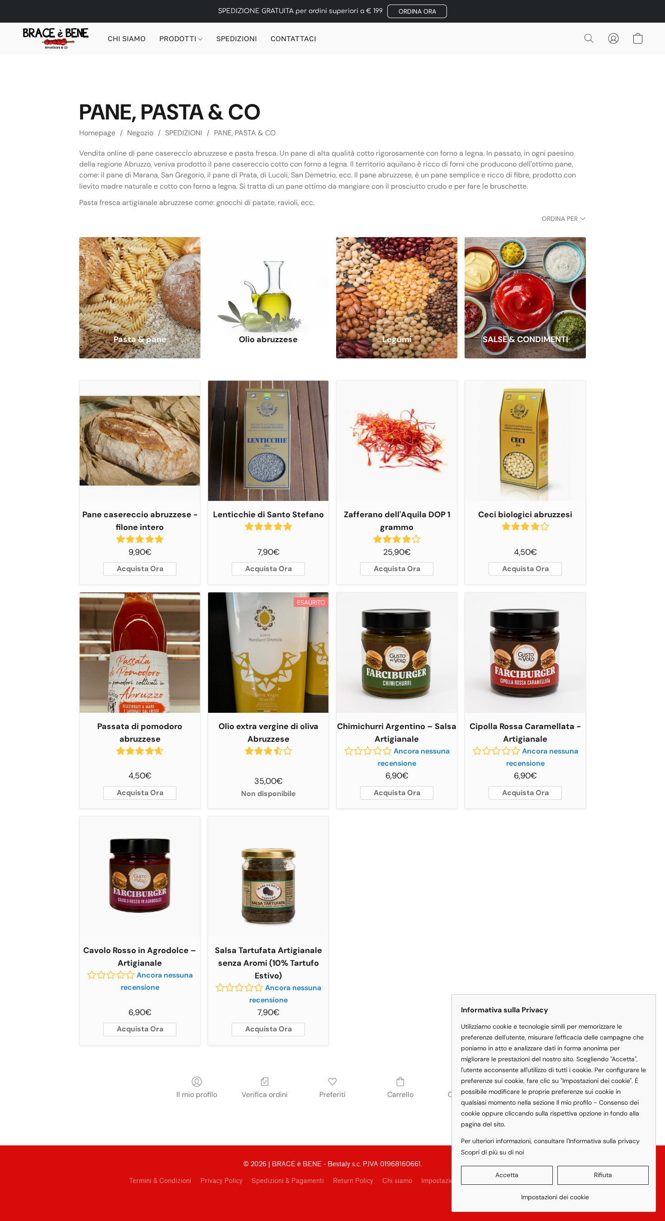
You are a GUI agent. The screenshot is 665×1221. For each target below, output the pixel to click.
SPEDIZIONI (236, 38)
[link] (555, 1193)
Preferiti (332, 1094)
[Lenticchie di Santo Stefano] (268, 441)
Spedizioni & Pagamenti (288, 1181)
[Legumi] (396, 280)
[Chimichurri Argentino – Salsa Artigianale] (397, 652)
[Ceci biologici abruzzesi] (525, 441)
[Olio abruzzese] (268, 280)
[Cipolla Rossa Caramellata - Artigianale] (525, 652)
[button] (417, 11)
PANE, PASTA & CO (245, 133)
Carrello (400, 1094)
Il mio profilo (196, 1094)
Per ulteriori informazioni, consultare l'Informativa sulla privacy (550, 1141)
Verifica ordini (265, 1094)
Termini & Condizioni (160, 1181)
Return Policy (353, 1181)
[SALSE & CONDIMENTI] (525, 280)
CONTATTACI (293, 38)
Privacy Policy (221, 1181)
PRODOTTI (178, 38)
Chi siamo (397, 1181)
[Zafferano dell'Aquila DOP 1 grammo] (397, 441)
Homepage (97, 133)
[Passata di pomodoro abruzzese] (140, 652)
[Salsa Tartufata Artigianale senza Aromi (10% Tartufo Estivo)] (268, 876)
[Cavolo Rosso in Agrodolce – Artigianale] (140, 876)
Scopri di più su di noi (492, 1152)
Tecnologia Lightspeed (333, 1196)
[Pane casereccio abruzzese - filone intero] (140, 441)
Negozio (140, 133)
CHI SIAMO (127, 38)
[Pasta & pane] (139, 280)
